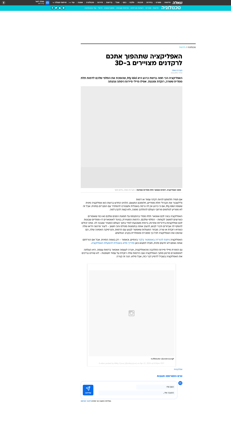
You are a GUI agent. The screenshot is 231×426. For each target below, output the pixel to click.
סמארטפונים (109, 8)
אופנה (80, 3)
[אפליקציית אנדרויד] (63, 8)
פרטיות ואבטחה (122, 8)
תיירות (100, 3)
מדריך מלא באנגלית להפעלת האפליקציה (112, 243)
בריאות (109, 3)
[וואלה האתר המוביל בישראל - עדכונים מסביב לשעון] (177, 2)
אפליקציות (178, 369)
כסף (124, 3)
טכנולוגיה (90, 3)
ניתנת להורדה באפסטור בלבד (154, 240)
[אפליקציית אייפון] (59, 8)
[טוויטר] (56, 8)
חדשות (167, 3)
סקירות (148, 8)
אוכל (118, 3)
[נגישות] (3, 2)
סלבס (132, 3)
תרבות (140, 3)
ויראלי (100, 8)
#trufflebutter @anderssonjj (162, 359)
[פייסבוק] (52, 8)
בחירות (149, 3)
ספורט (158, 3)
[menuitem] (166, 2)
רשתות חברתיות (137, 8)
